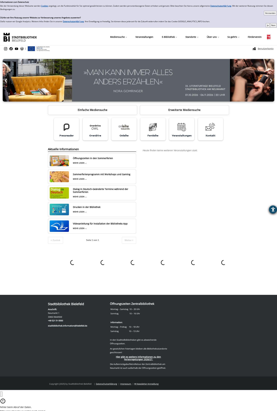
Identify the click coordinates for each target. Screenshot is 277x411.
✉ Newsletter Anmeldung (146, 383)
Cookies (44, 6)
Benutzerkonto (265, 48)
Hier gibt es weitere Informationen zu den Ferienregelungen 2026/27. (138, 358)
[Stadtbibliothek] (20, 36)
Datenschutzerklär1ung (220, 6)
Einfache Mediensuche (92, 110)
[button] (118, 37)
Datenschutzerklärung (106, 383)
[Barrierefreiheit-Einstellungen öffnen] (273, 210)
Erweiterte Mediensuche (184, 110)
